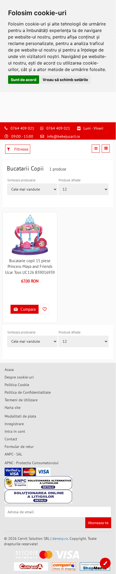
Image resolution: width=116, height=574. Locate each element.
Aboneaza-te (98, 522)
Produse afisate (70, 180)
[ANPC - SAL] (38, 483)
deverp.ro (60, 538)
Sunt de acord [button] (23, 79)
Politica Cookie (17, 384)
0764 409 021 (22, 128)
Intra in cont (15, 431)
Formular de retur (19, 446)
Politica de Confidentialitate (28, 392)
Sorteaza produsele (21, 180)
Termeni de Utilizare (21, 399)
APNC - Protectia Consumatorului (32, 462)
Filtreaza (20, 149)
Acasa (9, 369)
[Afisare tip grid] (96, 149)
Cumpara (27, 309)
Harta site (13, 407)
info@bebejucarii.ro (63, 136)
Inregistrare (14, 423)
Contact (11, 439)
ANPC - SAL (13, 454)
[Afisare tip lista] (106, 149)
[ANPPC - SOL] (38, 496)
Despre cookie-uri (19, 377)
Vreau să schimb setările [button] (65, 79)
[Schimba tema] (105, 563)
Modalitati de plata (20, 416)
